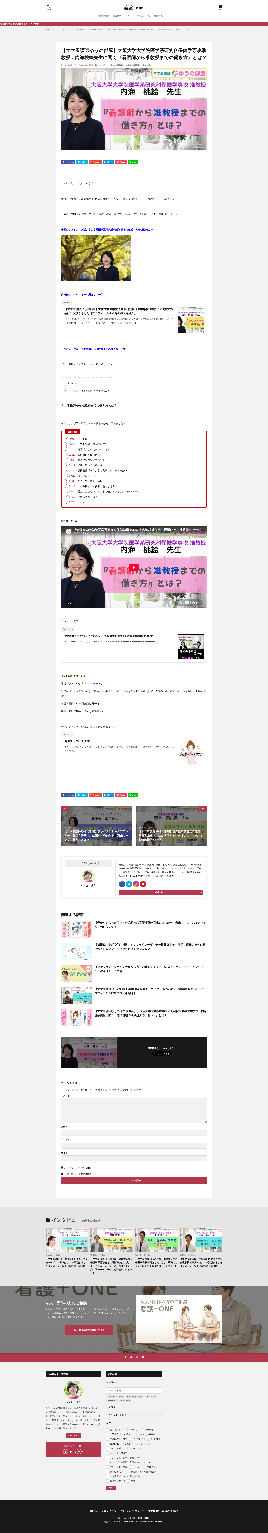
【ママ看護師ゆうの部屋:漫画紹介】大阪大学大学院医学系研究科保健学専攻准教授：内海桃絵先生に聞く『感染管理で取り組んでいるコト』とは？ (150, 1013)
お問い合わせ (160, 15)
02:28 (72, 454)
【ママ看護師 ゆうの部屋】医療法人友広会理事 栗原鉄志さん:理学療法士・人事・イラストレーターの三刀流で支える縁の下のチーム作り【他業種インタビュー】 (111, 1265)
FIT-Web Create (128, 1521)
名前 (64, 1127)
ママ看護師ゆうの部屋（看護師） (127, 65)
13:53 (72, 491)
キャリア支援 (125, 1400)
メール (65, 1140)
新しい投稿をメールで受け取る (76, 1174)
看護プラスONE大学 (77, 741)
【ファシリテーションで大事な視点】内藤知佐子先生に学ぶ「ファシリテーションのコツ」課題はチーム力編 (148, 969)
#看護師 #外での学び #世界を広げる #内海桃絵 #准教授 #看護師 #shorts (108, 635)
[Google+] (95, 162)
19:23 (72, 502)
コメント (65, 1096)
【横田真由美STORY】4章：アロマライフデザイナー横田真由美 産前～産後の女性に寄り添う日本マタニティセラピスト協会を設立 (150, 946)
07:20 (72, 470)
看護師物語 (103, 15)
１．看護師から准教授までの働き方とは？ (87, 390)
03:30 (72, 459)
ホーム (94, 1510)
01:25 (72, 449)
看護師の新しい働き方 (115, 1397)
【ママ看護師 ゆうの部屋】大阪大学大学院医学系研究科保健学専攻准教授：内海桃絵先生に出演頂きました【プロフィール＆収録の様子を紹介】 (119, 311)
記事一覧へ (72, 1435)
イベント (129, 15)
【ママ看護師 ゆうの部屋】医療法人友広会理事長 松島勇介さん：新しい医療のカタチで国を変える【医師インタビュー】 (156, 1262)
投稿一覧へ (160, 892)
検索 (110, 1487)
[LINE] (133, 162)
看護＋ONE (143, 1518)
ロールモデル (151, 1397)
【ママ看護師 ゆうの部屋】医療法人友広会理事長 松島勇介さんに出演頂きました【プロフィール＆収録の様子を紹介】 (201, 1262)
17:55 (72, 496)
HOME (51, 29)
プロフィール (143, 15)
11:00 (72, 480)
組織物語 (117, 15)
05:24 (72, 465)
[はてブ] (108, 162)
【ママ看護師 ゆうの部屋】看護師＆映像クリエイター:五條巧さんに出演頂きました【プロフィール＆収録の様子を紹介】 (149, 991)
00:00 (72, 438)
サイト (64, 1153)
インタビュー (64, 29)
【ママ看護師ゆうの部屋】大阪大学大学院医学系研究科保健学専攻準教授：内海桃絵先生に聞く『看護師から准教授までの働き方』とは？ (132, 29)
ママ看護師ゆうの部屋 (135, 1397)
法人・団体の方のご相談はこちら (89, 1330)
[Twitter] (82, 162)
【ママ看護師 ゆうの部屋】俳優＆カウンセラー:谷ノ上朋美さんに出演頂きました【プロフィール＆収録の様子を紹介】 (67, 1262)
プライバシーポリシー (132, 1510)
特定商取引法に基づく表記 (163, 1510)
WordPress (157, 1521)
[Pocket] (121, 162)
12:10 (72, 486)
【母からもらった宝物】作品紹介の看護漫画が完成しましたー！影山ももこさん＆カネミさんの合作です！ (150, 924)
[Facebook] (68, 162)
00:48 (72, 443)
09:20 (72, 475)
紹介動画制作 (112, 1400)
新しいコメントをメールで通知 (76, 1167)
